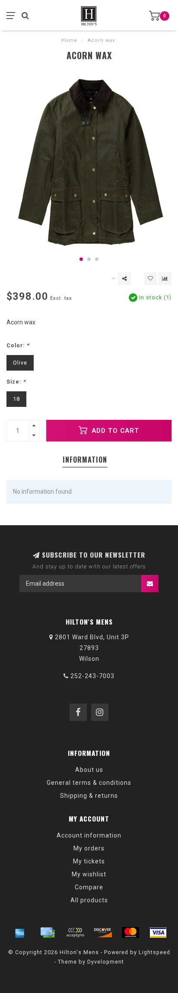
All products (89, 900)
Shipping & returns (89, 795)
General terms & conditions (89, 782)
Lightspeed (154, 952)
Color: (17, 345)
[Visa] (158, 932)
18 (16, 399)
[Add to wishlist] (150, 278)
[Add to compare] (165, 278)
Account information (89, 835)
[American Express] (20, 932)
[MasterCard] (130, 932)
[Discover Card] (103, 932)
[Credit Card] (47, 932)
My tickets (89, 861)
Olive (20, 362)
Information (85, 459)
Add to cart (114, 431)
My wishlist (89, 874)
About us (89, 769)
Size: (16, 381)
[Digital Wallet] (75, 932)
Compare (89, 887)
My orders (89, 848)
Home (69, 40)
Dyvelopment (105, 961)
